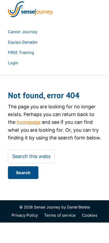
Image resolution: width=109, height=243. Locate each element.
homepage (28, 122)
